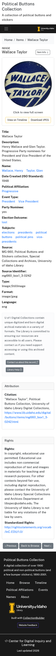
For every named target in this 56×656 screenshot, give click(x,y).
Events (43, 590)
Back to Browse (30, 545)
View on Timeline (17, 119)
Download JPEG (40, 119)
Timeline (41, 582)
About (25, 597)
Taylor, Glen (34, 170)
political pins (24, 237)
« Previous (10, 545)
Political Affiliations (19, 590)
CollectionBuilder (34, 618)
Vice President (28, 201)
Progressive (10, 191)
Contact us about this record (21, 362)
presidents (25, 232)
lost (4, 222)
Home (8, 40)
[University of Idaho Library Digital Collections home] (28, 607)
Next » (47, 545)
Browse (24, 582)
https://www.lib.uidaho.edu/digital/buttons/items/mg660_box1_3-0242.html (28, 417)
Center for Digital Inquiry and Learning (29, 643)
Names (11, 597)
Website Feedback (28, 625)
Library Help (13, 369)
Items (20, 40)
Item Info (42, 52)
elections (8, 232)
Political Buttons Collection (18, 6)
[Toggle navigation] (6, 29)
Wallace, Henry (12, 170)
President (8, 201)
